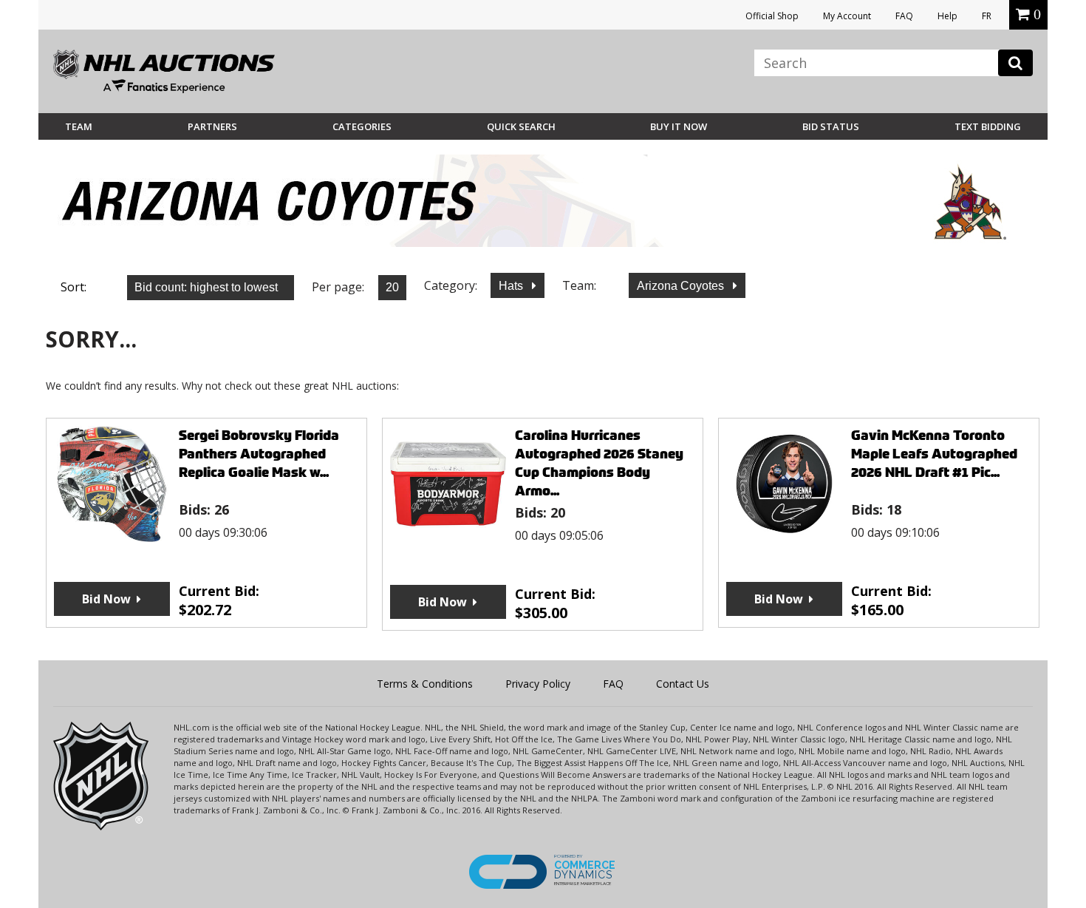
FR (986, 16)
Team (78, 126)
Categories (362, 126)
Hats (512, 285)
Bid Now (106, 599)
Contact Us (682, 684)
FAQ (904, 16)
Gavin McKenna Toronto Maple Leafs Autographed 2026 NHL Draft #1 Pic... (934, 453)
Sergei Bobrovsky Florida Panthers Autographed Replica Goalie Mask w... (259, 453)
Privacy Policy (537, 684)
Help (947, 16)
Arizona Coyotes (682, 285)
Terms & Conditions (425, 684)
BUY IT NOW (678, 126)
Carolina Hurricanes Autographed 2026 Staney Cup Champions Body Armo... (599, 463)
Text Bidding (987, 126)
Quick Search (521, 126)
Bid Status (830, 126)
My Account (847, 16)
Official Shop (772, 16)
